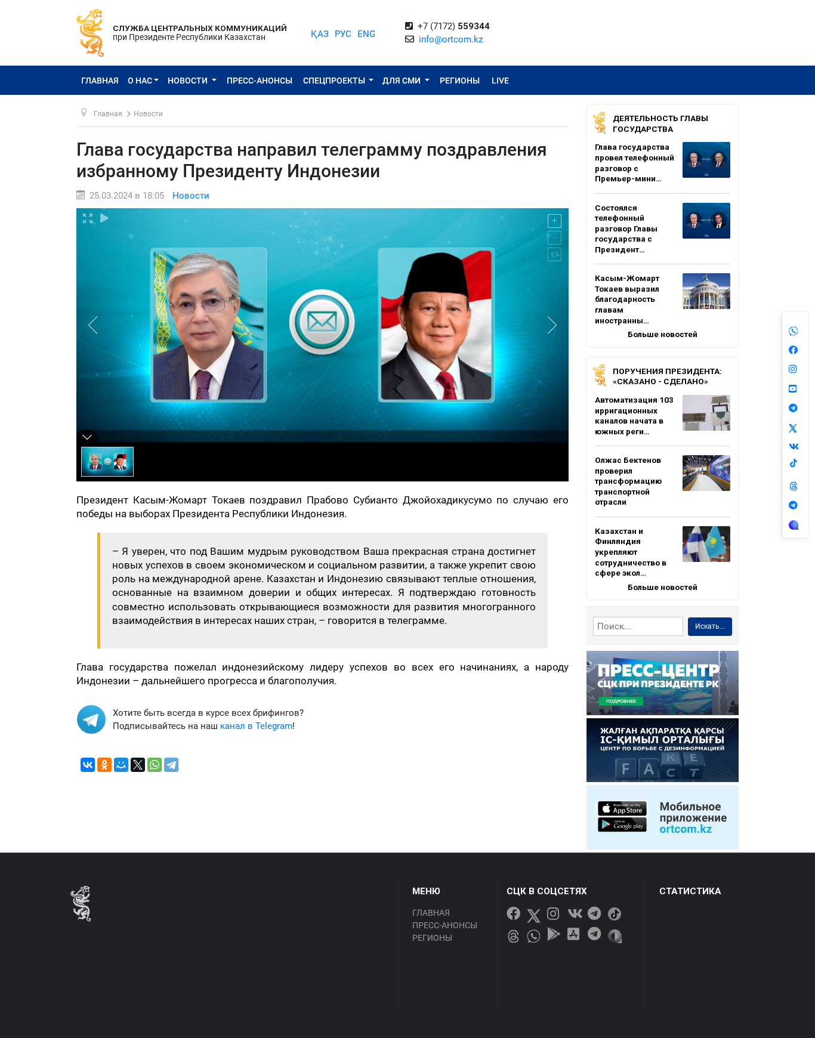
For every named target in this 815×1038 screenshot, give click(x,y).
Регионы (460, 80)
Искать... (710, 626)
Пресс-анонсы (259, 80)
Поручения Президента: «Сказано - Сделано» (667, 376)
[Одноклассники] (104, 765)
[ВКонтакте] (88, 765)
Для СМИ (402, 80)
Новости (188, 80)
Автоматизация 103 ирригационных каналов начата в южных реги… (634, 415)
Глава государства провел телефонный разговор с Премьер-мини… (634, 162)
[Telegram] (171, 765)
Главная (100, 80)
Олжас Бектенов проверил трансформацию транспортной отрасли (628, 480)
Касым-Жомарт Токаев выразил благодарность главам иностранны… (627, 299)
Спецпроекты (335, 80)
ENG (366, 34)
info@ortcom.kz (451, 39)
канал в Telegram (256, 726)
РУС (343, 34)
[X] (138, 765)
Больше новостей (662, 334)
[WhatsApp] (154, 765)
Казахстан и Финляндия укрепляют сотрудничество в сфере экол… (630, 551)
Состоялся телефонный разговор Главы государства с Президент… (626, 228)
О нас (140, 80)
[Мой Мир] (121, 765)
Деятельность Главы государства (660, 123)
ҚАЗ (320, 34)
